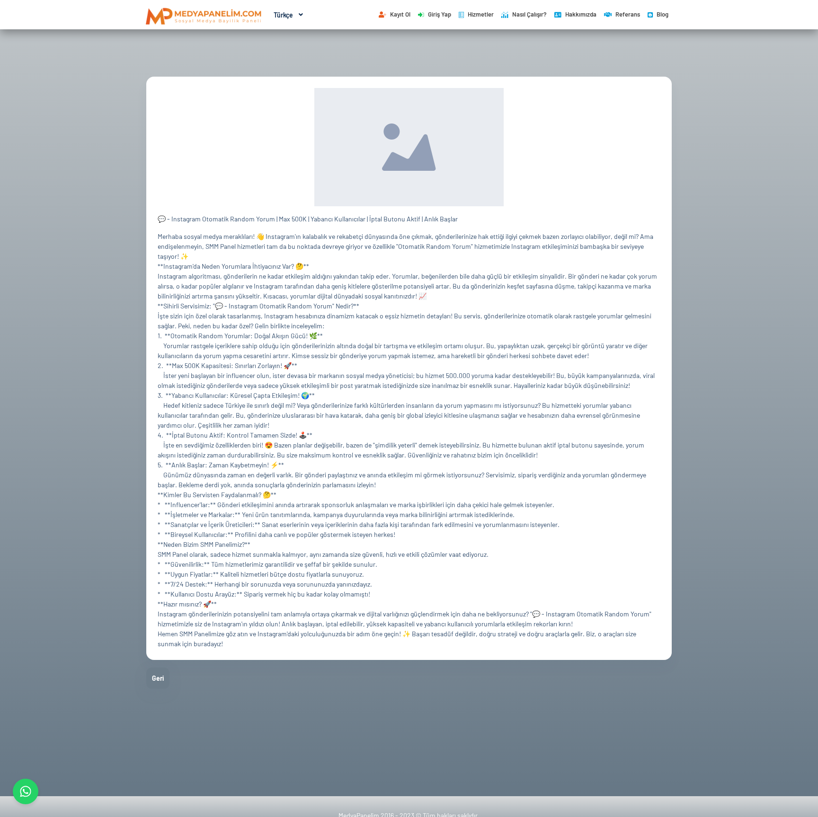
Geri (158, 678)
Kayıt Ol (400, 14)
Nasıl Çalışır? (529, 14)
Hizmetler (481, 14)
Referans (627, 14)
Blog (662, 14)
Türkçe (283, 15)
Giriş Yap (439, 14)
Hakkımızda (580, 14)
